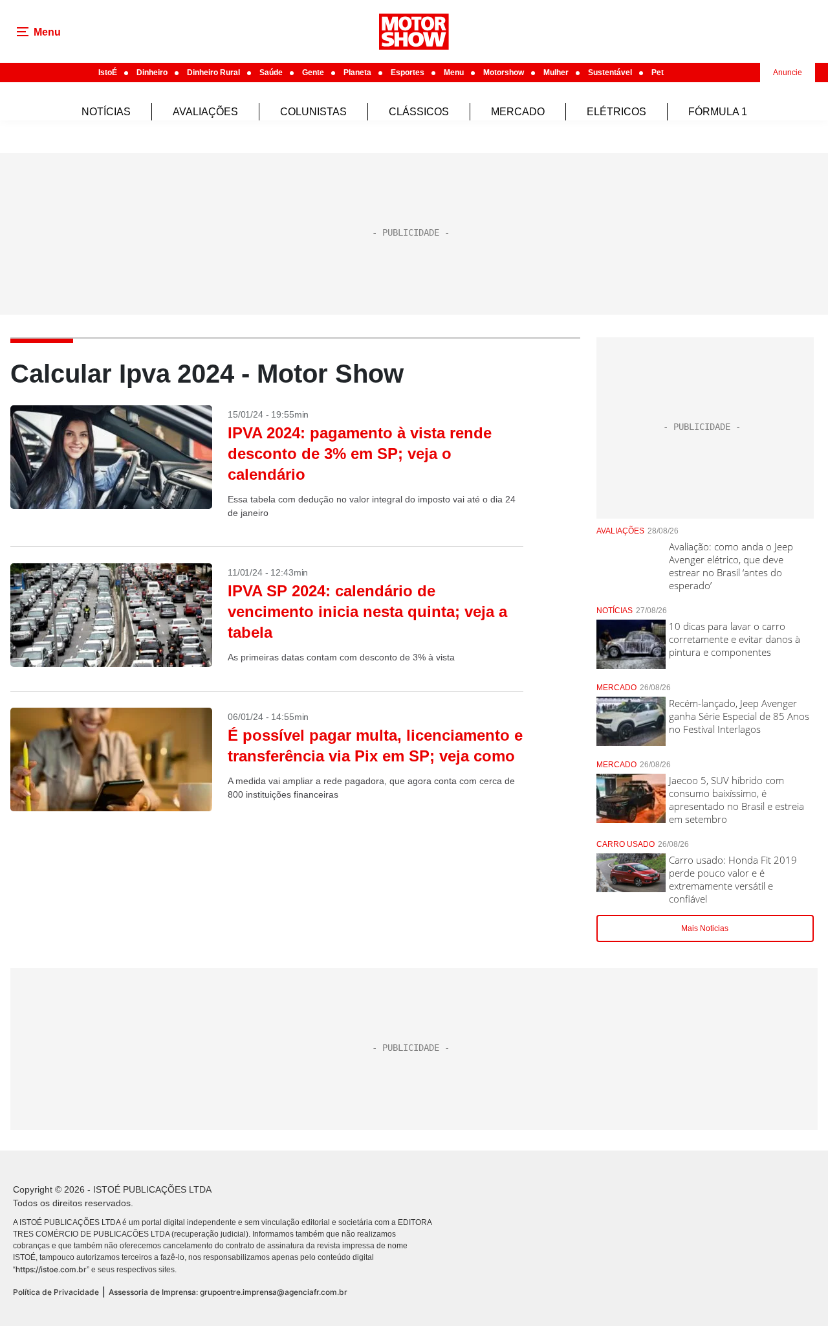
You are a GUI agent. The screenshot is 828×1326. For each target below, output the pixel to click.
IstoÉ (107, 72)
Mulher (556, 72)
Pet (657, 72)
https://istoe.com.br (51, 1269)
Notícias (106, 111)
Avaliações (205, 111)
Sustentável (610, 72)
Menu (454, 72)
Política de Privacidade (56, 1292)
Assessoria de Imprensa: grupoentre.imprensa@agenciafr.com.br (228, 1292)
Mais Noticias (704, 928)
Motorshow (503, 72)
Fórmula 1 (717, 111)
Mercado (518, 111)
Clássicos (419, 111)
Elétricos (616, 111)
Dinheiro (152, 72)
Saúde (271, 72)
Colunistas (313, 111)
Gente (313, 72)
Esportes (407, 72)
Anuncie (787, 72)
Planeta (357, 72)
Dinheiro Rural (213, 72)
